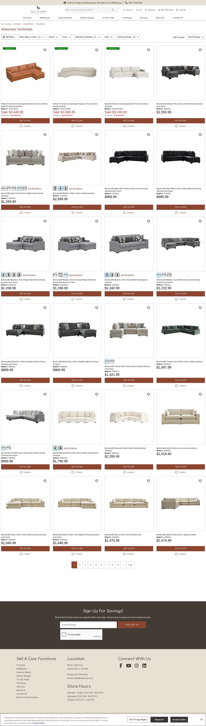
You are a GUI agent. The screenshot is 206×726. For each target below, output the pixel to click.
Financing (127, 17)
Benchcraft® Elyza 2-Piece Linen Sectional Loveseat (177, 448)
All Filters (10, 37)
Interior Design (87, 17)
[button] (124, 10)
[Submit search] (113, 9)
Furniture (27, 17)
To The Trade (108, 17)
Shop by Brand (65, 17)
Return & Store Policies (27, 697)
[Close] (201, 719)
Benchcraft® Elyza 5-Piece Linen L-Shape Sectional (176, 535)
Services (144, 17)
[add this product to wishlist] (45, 50)
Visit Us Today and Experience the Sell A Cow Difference (94, 2)
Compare (27, 126)
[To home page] (38, 10)
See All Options (34, 188)
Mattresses (45, 17)
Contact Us (178, 17)
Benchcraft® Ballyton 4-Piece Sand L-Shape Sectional (73, 193)
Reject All (159, 719)
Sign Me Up (132, 624)
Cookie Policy (39, 723)
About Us (160, 17)
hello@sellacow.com (83, 678)
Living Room (29, 24)
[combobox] (31, 37)
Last (130, 565)
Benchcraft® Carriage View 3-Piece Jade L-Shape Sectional (179, 362)
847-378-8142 (136, 2)
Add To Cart (25, 121)
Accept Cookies (179, 719)
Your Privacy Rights (138, 719)
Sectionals (40, 24)
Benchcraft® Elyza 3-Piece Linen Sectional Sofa (123, 535)
